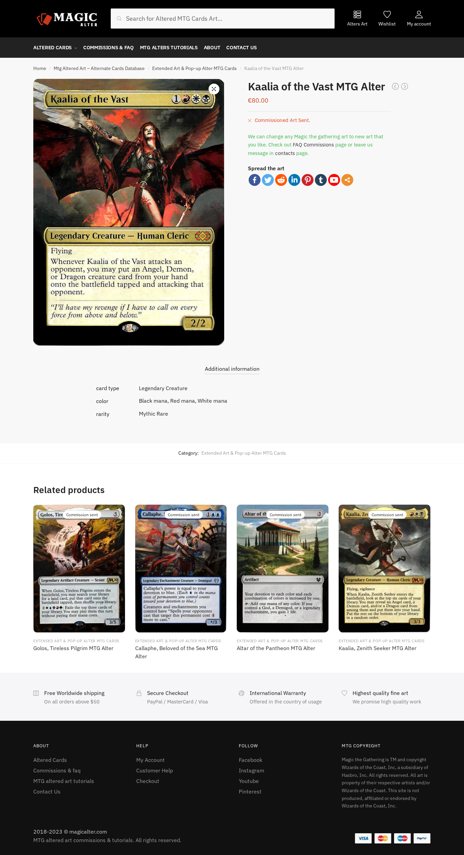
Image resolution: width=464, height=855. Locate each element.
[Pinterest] (308, 180)
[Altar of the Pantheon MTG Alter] (282, 569)
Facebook (250, 759)
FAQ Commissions (313, 144)
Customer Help (154, 770)
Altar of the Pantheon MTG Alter (276, 648)
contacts (285, 153)
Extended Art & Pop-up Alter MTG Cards (194, 68)
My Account (150, 759)
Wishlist (387, 23)
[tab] (232, 363)
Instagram (251, 770)
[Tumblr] (321, 180)
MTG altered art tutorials (63, 781)
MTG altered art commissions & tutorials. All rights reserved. (107, 840)
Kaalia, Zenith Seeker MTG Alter (377, 648)
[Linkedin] (294, 180)
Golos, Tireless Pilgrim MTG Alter (73, 648)
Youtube (249, 781)
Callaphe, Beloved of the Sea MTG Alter (176, 652)
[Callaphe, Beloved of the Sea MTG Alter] (181, 569)
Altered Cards (50, 759)
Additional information (232, 368)
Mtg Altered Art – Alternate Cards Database (99, 68)
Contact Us (46, 791)
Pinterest (250, 791)
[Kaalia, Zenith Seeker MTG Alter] (384, 569)
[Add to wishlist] (115, 514)
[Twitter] (268, 180)
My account (419, 23)
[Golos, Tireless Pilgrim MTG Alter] (79, 569)
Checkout (147, 781)
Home (39, 68)
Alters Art (357, 23)
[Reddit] (281, 180)
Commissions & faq (57, 770)
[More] (347, 180)
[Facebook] (255, 180)
